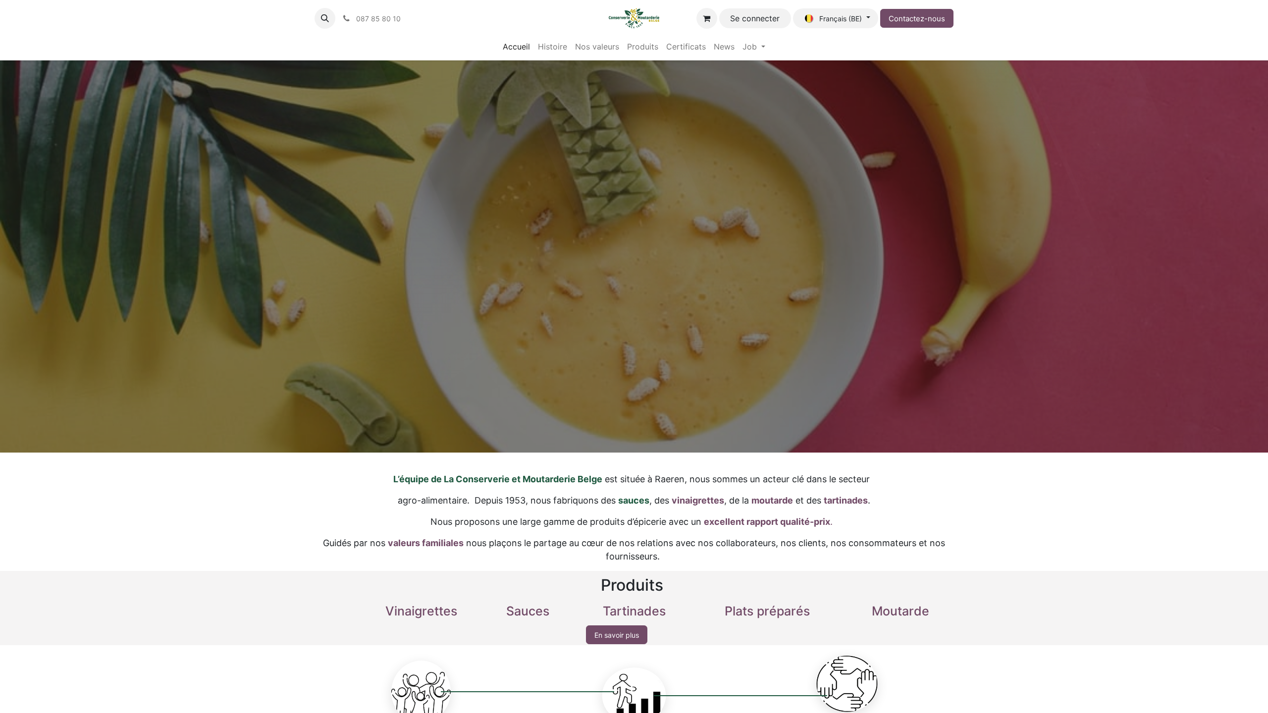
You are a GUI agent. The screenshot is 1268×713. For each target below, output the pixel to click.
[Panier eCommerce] (706, 18)
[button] (325, 18)
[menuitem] (516, 46)
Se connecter (755, 18)
